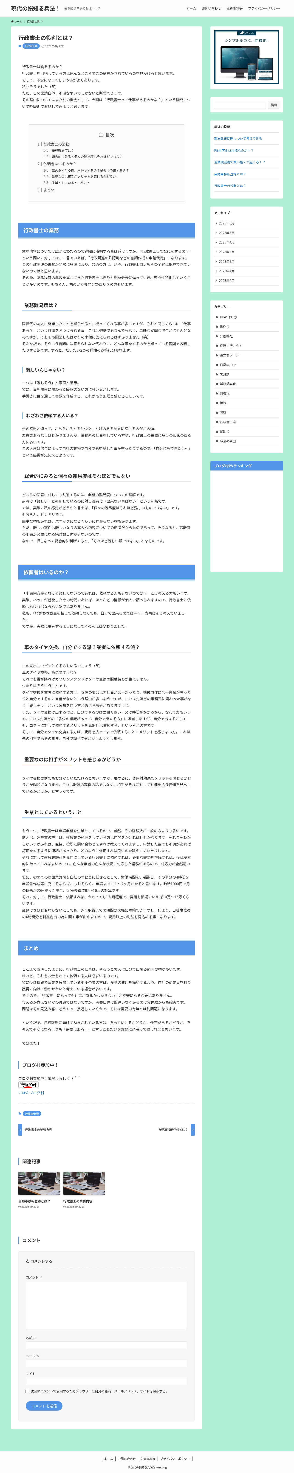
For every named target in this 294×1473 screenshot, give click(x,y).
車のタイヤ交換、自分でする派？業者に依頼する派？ (90, 170)
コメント (34, 1277)
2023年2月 (227, 280)
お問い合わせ (127, 1458)
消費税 (224, 393)
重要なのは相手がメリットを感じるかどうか (84, 176)
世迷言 (224, 326)
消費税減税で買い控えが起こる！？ (240, 162)
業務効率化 (228, 383)
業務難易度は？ (63, 150)
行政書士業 (31, 46)
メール (32, 1355)
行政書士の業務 (56, 144)
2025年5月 (227, 232)
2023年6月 (227, 261)
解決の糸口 (228, 441)
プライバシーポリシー (175, 1458)
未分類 (224, 374)
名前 (31, 1337)
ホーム (108, 1458)
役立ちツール (229, 355)
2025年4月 (227, 242)
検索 (274, 105)
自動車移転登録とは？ (230, 174)
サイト (30, 1373)
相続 (223, 402)
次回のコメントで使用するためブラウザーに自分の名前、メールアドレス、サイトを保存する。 (100, 1391)
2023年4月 (227, 271)
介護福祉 (226, 336)
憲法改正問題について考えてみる (238, 138)
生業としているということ (71, 182)
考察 (223, 412)
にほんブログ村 (31, 1092)
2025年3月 (227, 251)
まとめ (48, 190)
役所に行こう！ (231, 345)
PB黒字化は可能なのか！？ (234, 150)
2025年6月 (227, 223)
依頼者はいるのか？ (59, 163)
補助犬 (224, 431)
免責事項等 (147, 1458)
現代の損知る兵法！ (36, 8)
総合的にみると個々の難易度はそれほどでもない (87, 156)
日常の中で (228, 364)
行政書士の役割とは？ (230, 185)
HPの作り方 (228, 317)
